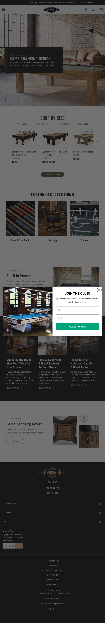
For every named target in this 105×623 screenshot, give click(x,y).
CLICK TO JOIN (77, 326)
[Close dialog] (99, 290)
